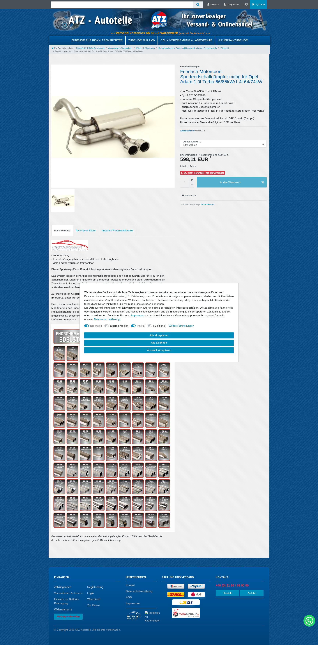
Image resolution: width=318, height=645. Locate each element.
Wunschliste (190, 195)
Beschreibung (62, 230)
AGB (129, 597)
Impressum (133, 603)
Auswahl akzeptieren (159, 350)
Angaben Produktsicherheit (117, 230)
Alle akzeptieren (159, 335)
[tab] (62, 230)
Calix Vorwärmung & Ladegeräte (186, 40)
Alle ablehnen (159, 342)
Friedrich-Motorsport (145, 48)
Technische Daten (85, 230)
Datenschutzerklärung (139, 591)
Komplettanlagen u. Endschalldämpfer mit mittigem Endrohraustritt (187, 48)
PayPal (141, 325)
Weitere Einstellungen (181, 325)
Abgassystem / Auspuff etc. (120, 48)
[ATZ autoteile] (159, 19)
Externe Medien (119, 325)
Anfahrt (251, 593)
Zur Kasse (93, 605)
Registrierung (95, 587)
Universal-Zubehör (233, 40)
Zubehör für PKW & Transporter (97, 40)
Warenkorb (93, 599)
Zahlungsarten (62, 587)
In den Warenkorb (230, 182)
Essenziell (96, 325)
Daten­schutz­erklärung (107, 319)
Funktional (159, 325)
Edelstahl (224, 48)
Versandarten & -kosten (68, 593)
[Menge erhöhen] (191, 179)
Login (90, 593)
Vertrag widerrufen (68, 616)
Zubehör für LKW (141, 40)
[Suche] (198, 4)
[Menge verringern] (191, 184)
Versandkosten (207, 204)
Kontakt (130, 585)
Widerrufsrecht (63, 609)
